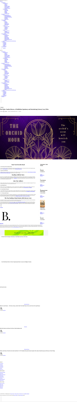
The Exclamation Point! (8, 65)
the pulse (1, 207)
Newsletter (3, 96)
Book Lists (6, 85)
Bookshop (41, 213)
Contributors (4, 93)
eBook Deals (1, 385)
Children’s (6, 76)
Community (3, 90)
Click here (15, 178)
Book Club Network (2, 374)
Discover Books (4, 82)
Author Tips (1, 373)
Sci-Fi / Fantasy (7, 56)
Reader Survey (2, 380)
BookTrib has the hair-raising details (5, 172)
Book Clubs (1, 384)
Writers (4, 79)
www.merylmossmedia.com (15, 227)
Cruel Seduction (43, 181)
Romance (6, 54)
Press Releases (7, 68)
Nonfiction (6, 53)
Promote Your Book (2, 372)
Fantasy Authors (7, 73)
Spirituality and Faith (7, 57)
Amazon (41, 174)
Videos (6, 89)
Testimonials (1, 375)
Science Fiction (7, 72)
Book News (3, 63)
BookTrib (6, 111)
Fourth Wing (42, 208)
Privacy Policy (12, 393)
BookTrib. (1, 1)
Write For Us (4, 95)
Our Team (1, 364)
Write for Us (1, 369)
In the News (6, 67)
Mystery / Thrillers (7, 55)
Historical (6, 78)
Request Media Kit (2, 379)
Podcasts (28, 304)
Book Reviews (3, 51)
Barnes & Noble (42, 175)
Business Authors (7, 75)
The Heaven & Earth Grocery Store (43, 191)
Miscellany (2, 107)
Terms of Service (17, 393)
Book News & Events (7, 64)
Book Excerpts (7, 86)
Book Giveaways (2, 383)
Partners (4, 94)
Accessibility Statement (26, 393)
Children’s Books (7, 62)
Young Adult (6, 59)
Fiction (6, 70)
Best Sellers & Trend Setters (8, 88)
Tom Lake (42, 219)
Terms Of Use (21, 393)
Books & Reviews (5, 52)
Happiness (42, 171)
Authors (4, 69)
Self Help (6, 61)
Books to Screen (7, 87)
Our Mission (4, 92)
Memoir (6, 60)
